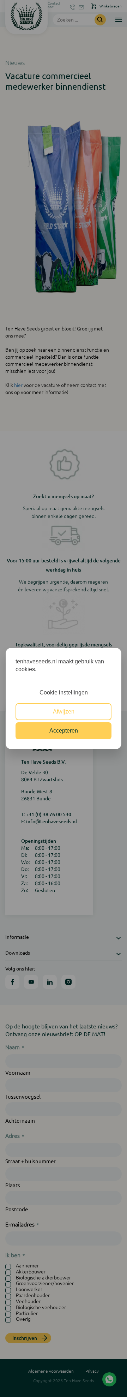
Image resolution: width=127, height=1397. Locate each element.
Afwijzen (63, 712)
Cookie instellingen (64, 692)
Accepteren (63, 731)
